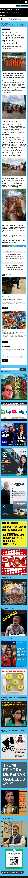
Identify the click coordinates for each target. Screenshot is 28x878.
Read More (5, 307)
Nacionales (8, 346)
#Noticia (3, 29)
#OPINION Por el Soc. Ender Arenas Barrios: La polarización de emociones (12, 333)
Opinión (7, 312)
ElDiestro (16, 9)
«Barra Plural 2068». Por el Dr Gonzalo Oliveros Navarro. (17, 20)
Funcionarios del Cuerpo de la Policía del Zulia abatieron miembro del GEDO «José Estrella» (12, 299)
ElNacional (10, 12)
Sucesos (7, 29)
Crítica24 (2, 12)
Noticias (2, 9)
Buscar (2, 367)
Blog (15, 12)
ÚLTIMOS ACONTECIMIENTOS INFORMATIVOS (12, 872)
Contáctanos (3, 15)
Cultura (9, 9)
